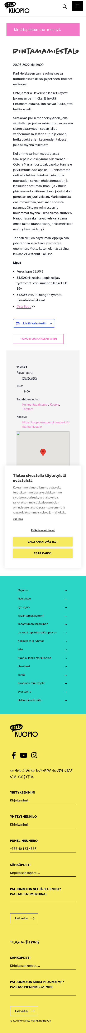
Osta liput (23, 306)
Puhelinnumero (24, 841)
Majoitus (23, 590)
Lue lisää (18, 518)
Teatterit (27, 409)
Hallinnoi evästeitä (29, 700)
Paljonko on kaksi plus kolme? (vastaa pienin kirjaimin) (37, 984)
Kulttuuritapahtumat (35, 404)
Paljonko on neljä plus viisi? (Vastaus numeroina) (35, 891)
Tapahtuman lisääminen (33, 624)
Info (20, 649)
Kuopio (54, 404)
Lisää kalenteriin (35, 323)
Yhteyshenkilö (23, 817)
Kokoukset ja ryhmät (31, 641)
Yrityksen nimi (22, 792)
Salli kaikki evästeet (43, 541)
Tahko (21, 675)
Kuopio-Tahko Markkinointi (34, 658)
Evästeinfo (24, 691)
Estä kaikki (43, 553)
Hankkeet (24, 666)
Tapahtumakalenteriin (38, 339)
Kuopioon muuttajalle (31, 683)
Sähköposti (20, 865)
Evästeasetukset (43, 530)
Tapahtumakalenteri (30, 615)
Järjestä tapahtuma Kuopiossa (37, 632)
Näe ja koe (24, 598)
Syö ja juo (24, 607)
